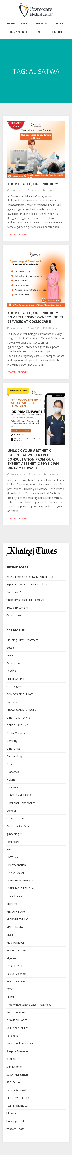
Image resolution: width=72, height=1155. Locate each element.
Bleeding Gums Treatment (22, 640)
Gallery (59, 24)
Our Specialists (20, 32)
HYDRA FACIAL (15, 872)
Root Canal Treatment (19, 1043)
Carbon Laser (14, 615)
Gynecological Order (18, 826)
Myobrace (12, 958)
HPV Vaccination (16, 865)
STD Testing (13, 1082)
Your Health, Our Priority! (32, 184)
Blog (40, 32)
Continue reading (18, 234)
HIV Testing (13, 857)
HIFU (9, 849)
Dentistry (11, 741)
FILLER (10, 779)
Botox (10, 647)
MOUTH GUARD (16, 950)
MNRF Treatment (17, 927)
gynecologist (14, 834)
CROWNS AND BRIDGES (21, 709)
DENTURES (13, 748)
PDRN (10, 997)
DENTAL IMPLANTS (18, 717)
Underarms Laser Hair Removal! (25, 600)
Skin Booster (14, 1067)
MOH (9, 935)
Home (11, 24)
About (25, 24)
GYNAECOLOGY (15, 818)
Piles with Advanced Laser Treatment (28, 1004)
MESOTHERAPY (15, 911)
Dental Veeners (15, 733)
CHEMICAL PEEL (16, 678)
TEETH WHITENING (18, 1098)
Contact (56, 32)
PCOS (9, 989)
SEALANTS (12, 1059)
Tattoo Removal (16, 1090)
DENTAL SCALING (17, 725)
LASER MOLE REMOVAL (20, 888)
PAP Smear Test (16, 981)
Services (41, 24)
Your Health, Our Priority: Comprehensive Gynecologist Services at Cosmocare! (35, 317)
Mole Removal (15, 942)
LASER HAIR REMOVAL (20, 880)
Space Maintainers (17, 1074)
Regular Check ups (17, 1028)
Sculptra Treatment (18, 1051)
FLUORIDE (12, 787)
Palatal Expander (16, 973)
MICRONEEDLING (17, 919)
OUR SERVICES (15, 966)
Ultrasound (13, 1113)
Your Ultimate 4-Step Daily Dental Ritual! (30, 576)
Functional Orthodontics (20, 803)
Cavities (11, 671)
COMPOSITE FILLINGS (20, 694)
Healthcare (12, 841)
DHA (9, 764)
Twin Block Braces (17, 1105)
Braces (10, 655)
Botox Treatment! (17, 607)
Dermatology (14, 756)
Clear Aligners (14, 686)
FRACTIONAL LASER (18, 795)
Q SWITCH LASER (17, 1020)
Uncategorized (15, 1121)
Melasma (12, 904)
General (11, 810)
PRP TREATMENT (17, 1012)
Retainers (12, 1035)
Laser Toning (14, 896)
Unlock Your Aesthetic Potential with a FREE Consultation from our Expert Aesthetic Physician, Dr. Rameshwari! (33, 459)
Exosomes (12, 772)
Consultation (14, 702)
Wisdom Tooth (15, 1129)
